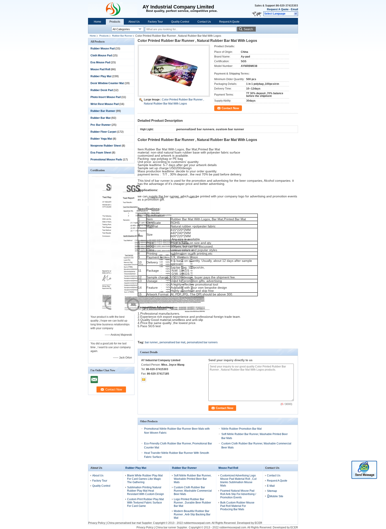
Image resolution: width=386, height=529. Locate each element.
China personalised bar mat (124, 523)
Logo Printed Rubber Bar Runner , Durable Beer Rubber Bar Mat (192, 503)
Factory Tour (155, 21)
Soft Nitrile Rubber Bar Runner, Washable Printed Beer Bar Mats (192, 479)
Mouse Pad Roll (100, 69)
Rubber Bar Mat (100, 117)
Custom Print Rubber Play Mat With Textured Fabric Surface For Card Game (145, 503)
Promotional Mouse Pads (106, 159)
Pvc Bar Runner (100, 124)
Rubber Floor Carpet (103, 131)
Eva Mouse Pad (100, 62)
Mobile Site (276, 496)
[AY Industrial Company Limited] (296, 14)
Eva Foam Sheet (100, 152)
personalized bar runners (202, 342)
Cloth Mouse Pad (101, 55)
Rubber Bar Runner (122, 35)
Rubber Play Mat (100, 76)
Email (294, 9)
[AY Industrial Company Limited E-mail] (143, 379)
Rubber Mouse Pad (102, 48)
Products (114, 21)
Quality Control (180, 21)
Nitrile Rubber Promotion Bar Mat (241, 428)
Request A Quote (278, 9)
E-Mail (271, 485)
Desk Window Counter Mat (107, 83)
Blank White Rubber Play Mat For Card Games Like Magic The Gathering (145, 479)
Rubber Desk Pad (101, 90)
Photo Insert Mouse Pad (105, 97)
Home (97, 21)
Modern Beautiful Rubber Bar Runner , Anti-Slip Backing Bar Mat (192, 514)
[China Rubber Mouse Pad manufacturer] (115, 9)
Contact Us (204, 21)
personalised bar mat (172, 342)
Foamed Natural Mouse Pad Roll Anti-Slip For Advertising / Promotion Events (238, 494)
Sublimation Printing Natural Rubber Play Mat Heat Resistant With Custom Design (145, 491)
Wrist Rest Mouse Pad (104, 104)
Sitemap (272, 491)
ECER (258, 523)
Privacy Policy (96, 523)
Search (248, 29)
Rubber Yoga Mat (101, 138)
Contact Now (230, 108)
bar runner (151, 342)
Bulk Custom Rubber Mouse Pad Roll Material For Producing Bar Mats (237, 506)
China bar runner (165, 527)
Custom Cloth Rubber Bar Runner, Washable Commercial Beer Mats (193, 491)
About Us (134, 21)
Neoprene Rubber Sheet (105, 145)
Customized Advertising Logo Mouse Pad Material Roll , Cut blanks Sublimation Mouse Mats (238, 480)
